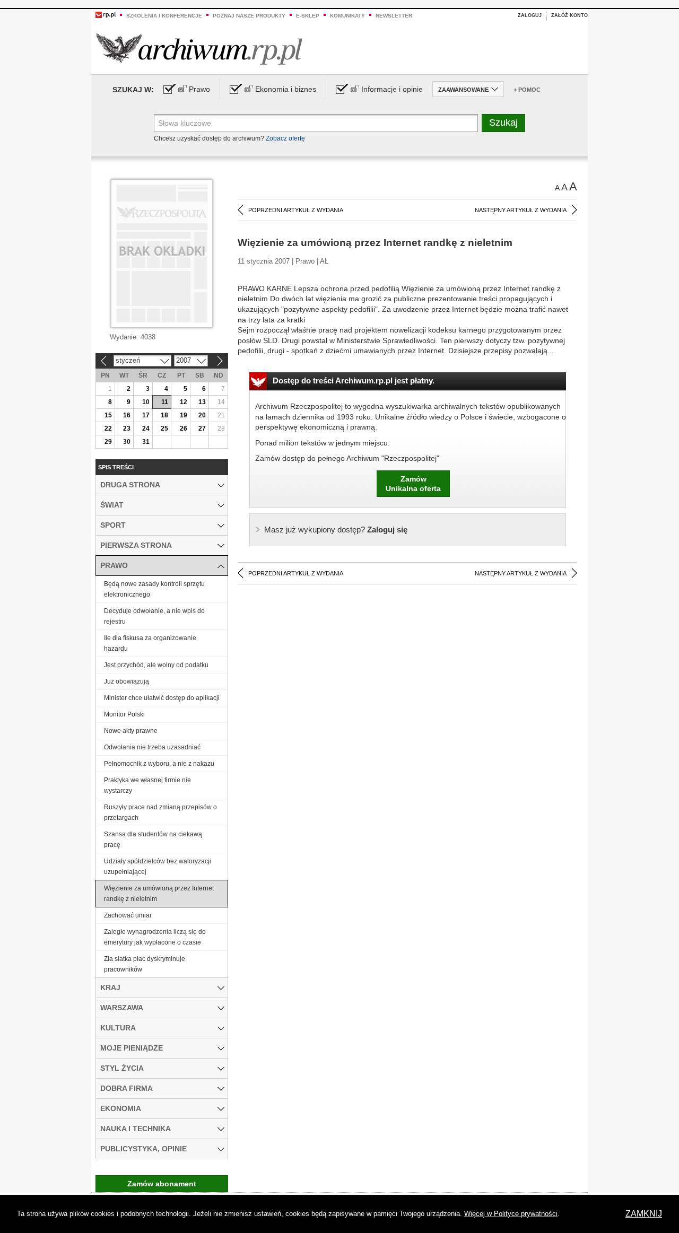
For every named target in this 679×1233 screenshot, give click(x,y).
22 (108, 428)
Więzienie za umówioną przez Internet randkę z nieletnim (159, 894)
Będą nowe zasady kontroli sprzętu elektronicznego (154, 589)
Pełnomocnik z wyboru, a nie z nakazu (159, 763)
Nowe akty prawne (131, 730)
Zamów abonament (161, 1183)
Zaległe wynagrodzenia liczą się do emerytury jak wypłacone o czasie (155, 937)
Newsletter (394, 16)
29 (108, 441)
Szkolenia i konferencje (164, 16)
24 (146, 428)
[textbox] (316, 123)
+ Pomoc (527, 89)
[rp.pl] (105, 14)
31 (146, 441)
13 (202, 402)
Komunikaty (347, 16)
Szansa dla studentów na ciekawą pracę (153, 839)
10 (146, 402)
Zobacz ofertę (285, 138)
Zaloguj (530, 15)
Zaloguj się (335, 529)
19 (183, 415)
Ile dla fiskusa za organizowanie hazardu (150, 643)
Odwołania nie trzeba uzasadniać (152, 747)
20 (202, 415)
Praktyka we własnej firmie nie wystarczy (147, 785)
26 (183, 428)
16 (126, 415)
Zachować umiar (128, 915)
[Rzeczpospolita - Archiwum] (199, 48)
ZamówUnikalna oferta (413, 484)
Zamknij (643, 1213)
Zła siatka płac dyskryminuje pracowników (144, 964)
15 (108, 415)
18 (164, 415)
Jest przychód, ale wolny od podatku (156, 665)
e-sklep (307, 16)
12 (183, 402)
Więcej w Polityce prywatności (511, 1214)
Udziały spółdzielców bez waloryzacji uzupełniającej (157, 867)
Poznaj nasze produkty (249, 16)
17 (146, 415)
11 (164, 402)
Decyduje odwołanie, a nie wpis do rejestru (154, 616)
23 (126, 428)
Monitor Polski (124, 714)
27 (202, 428)
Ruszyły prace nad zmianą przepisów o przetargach (160, 812)
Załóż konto (569, 15)
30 (126, 441)
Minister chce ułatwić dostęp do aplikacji (162, 698)
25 (164, 428)
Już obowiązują (126, 681)
